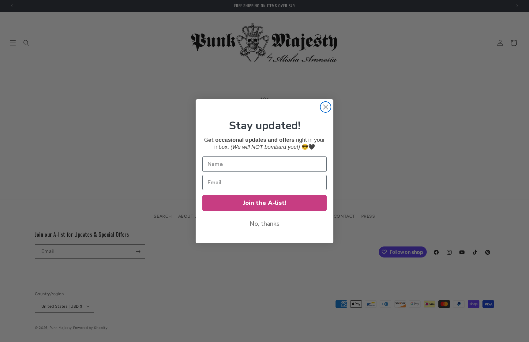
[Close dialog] (325, 107)
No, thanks (264, 224)
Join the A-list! (264, 203)
